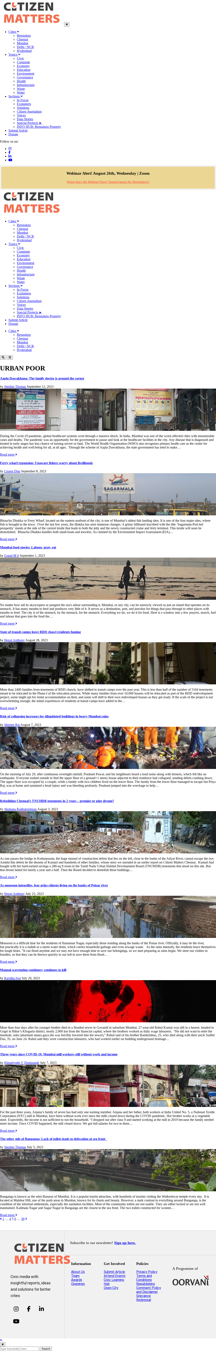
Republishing (145, 1284)
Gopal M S (11, 555)
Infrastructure (26, 85)
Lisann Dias (12, 471)
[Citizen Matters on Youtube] (16, 1321)
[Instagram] (9, 148)
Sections (14, 96)
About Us (78, 1272)
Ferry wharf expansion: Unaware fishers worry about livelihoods (46, 463)
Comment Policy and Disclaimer (148, 1290)
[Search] (3, 357)
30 (22, 1219)
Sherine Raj (12, 725)
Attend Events (115, 1276)
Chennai (22, 39)
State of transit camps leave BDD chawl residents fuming (40, 632)
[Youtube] (10, 160)
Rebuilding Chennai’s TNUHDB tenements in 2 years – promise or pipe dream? (57, 801)
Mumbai (22, 43)
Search (46, 1348)
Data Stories (25, 119)
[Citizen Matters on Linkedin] (41, 1309)
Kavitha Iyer (12, 978)
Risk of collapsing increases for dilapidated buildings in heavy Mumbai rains (54, 716)
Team (75, 1276)
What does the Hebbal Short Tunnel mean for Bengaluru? (108, 182)
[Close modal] (2, 1344)
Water (21, 92)
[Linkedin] (9, 156)
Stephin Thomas (15, 386)
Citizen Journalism (29, 111)
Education (23, 70)
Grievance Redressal (143, 1298)
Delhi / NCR (25, 47)
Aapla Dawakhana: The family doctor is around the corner (42, 378)
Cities (12, 32)
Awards (76, 1280)
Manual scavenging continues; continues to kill (33, 970)
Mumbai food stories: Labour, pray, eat (28, 547)
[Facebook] (9, 152)
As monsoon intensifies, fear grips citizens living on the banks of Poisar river (54, 885)
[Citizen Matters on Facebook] (28, 1309)
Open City (111, 1288)
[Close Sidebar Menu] (66, 24)
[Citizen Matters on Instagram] (16, 1309)
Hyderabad (24, 51)
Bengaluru (24, 35)
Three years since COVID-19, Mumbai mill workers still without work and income (58, 1054)
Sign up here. (125, 1243)
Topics (13, 54)
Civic (20, 58)
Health (21, 81)
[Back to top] (1, 1340)
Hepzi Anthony (14, 640)
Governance (25, 77)
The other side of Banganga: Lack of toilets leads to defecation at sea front (53, 1139)
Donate (13, 134)
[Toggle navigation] (10, 357)
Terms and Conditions (144, 1278)
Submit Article (18, 130)
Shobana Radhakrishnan (20, 809)
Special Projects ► (29, 123)
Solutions (23, 107)
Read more (7, 454)
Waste (21, 89)
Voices (21, 115)
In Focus (22, 100)
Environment (25, 73)
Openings (78, 1284)
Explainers (24, 104)
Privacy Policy (146, 1272)
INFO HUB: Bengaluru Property (39, 126)
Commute (23, 62)
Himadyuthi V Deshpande (21, 1063)
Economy (23, 66)
